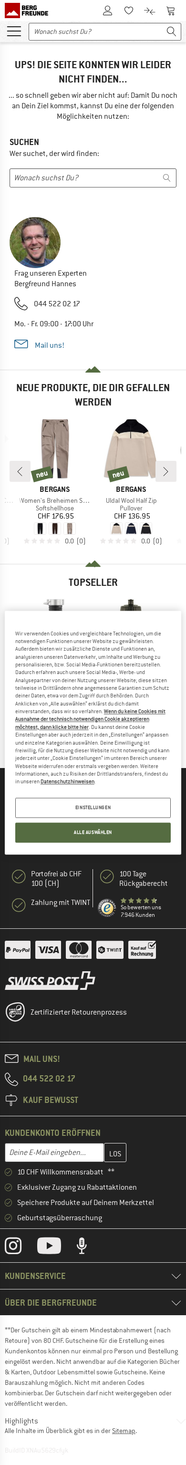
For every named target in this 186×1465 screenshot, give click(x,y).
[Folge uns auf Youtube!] (56, 1247)
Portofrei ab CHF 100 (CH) (56, 878)
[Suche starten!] (171, 32)
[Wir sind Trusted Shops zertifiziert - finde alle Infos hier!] (107, 908)
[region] (93, 732)
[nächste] (165, 471)
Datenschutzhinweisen (67, 782)
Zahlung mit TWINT (60, 902)
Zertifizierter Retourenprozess (79, 1012)
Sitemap (123, 1430)
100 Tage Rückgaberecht (143, 878)
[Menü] (13, 30)
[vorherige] (20, 471)
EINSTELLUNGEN (93, 807)
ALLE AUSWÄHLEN (93, 832)
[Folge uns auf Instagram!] (20, 1247)
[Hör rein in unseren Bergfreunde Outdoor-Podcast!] (89, 1247)
